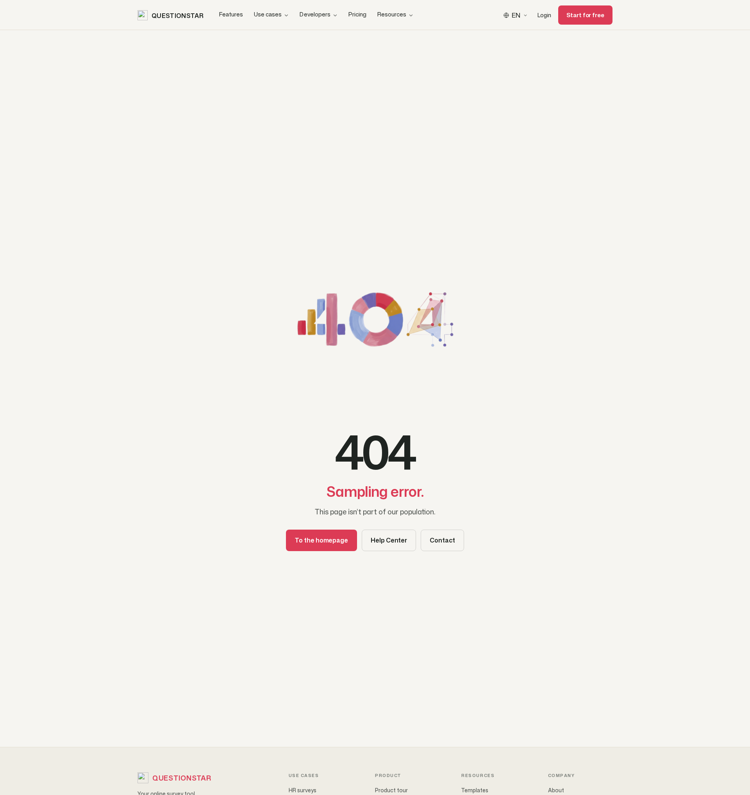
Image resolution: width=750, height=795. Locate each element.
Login (544, 15)
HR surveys (302, 790)
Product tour (391, 790)
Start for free (585, 15)
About (556, 790)
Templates (474, 790)
